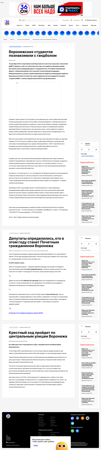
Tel (72, 431)
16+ (7, 435)
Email (77, 431)
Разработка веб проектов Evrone (78, 442)
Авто (77, 25)
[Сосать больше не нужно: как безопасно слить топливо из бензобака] (56, 33)
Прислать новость (92, 20)
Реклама (8, 437)
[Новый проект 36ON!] (37, 33)
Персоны (93, 25)
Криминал (52, 420)
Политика (52, 417)
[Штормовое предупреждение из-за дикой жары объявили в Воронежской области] (93, 33)
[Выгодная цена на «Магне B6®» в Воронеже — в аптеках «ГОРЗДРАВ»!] (12, 33)
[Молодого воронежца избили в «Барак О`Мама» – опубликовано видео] (62, 33)
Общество (41, 420)
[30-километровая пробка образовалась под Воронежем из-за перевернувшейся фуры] (31, 33)
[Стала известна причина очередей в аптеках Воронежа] (6, 33)
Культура (40, 418)
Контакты (8, 439)
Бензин (56, 25)
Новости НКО (53, 425)
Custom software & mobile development (79, 443)
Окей (36, 446)
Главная (5, 39)
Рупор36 (63, 25)
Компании (52, 422)
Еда (39, 432)
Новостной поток (87, 162)
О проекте (8, 438)
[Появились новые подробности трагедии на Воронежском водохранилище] (80, 33)
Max (72, 418)
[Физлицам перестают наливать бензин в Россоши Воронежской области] (74, 33)
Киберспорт (53, 436)
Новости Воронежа (14, 233)
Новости (19, 25)
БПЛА (34, 25)
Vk (77, 418)
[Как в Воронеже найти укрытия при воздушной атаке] (87, 33)
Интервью (41, 422)
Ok (82, 418)
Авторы (52, 424)
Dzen (87, 418)
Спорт (52, 418)
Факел (27, 25)
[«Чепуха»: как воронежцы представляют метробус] (25, 33)
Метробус (42, 25)
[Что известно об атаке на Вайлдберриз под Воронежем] (18, 33)
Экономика (41, 425)
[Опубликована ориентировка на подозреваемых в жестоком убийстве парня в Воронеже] (49, 33)
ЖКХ (49, 25)
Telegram (72, 423)
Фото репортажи (54, 432)
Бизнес (71, 25)
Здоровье (85, 25)
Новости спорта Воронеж (23, 39)
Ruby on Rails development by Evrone (79, 445)
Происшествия (42, 424)
